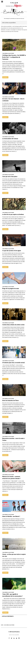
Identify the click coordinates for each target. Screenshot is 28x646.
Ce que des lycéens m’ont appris (11, 250)
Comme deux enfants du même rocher (13, 324)
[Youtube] (15, 2)
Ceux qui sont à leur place (9, 176)
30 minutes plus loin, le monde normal (13, 362)
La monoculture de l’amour (10, 138)
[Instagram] (17, 2)
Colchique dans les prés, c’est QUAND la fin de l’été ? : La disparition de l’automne (14, 57)
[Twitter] (12, 2)
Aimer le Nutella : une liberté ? (11, 516)
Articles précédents (7, 616)
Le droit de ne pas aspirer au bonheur (13, 214)
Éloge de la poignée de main (10, 288)
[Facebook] (10, 2)
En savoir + (5, 77)
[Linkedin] (13, 2)
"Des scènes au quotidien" (8, 53)
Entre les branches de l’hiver (10, 400)
